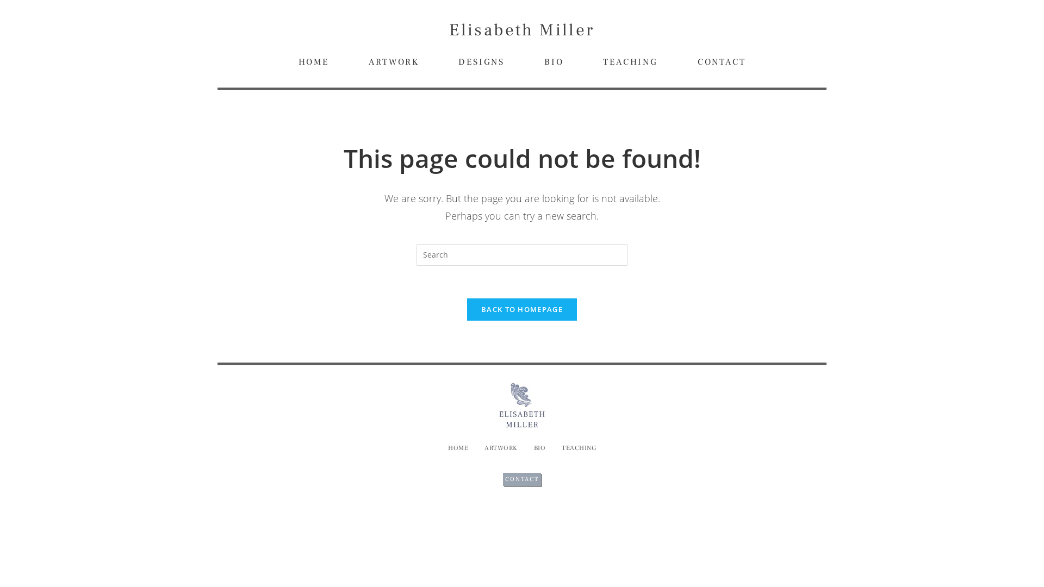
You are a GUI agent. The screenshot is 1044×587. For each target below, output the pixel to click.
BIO (553, 62)
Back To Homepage (522, 309)
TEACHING (630, 62)
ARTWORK (394, 62)
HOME (314, 62)
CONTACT (722, 62)
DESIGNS (481, 62)
